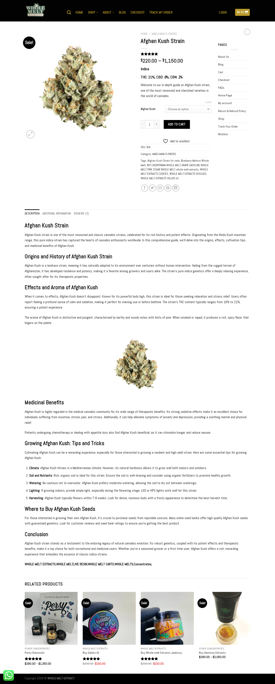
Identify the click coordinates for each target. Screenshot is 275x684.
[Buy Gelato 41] (109, 618)
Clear (208, 102)
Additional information (57, 213)
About (107, 12)
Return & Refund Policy (232, 111)
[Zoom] (30, 134)
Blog (122, 12)
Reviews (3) (81, 213)
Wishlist (223, 134)
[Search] (69, 12)
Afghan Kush (148, 109)
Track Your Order (228, 126)
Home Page (225, 95)
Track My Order (160, 12)
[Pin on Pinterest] (167, 188)
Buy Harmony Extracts (212, 653)
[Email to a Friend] (160, 188)
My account (225, 103)
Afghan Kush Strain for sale (164, 161)
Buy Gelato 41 (91, 653)
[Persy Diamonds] (51, 618)
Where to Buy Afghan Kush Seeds (60, 508)
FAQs (221, 88)
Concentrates (142, 564)
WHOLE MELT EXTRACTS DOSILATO (188, 174)
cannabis (89, 411)
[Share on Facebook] (144, 188)
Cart (220, 72)
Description (32, 213)
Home (79, 12)
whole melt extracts (187, 169)
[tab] (32, 213)
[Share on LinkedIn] (175, 188)
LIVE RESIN (80, 564)
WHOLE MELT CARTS (101, 564)
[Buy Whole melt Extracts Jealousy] (167, 618)
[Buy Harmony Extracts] (225, 618)
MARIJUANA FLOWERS (164, 34)
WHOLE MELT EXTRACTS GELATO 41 (160, 178)
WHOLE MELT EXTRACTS (40, 564)
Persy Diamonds (34, 653)
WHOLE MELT (64, 564)
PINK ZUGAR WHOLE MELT (161, 169)
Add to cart (176, 124)
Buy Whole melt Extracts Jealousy (161, 653)
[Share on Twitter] (152, 188)
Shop (91, 12)
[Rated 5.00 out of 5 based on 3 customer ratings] (176, 54)
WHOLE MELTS (124, 564)
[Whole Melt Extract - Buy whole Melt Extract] (42, 10)
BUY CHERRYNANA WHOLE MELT (163, 165)
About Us (223, 57)
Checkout (138, 12)
